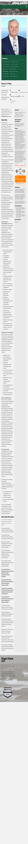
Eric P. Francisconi (6, 64)
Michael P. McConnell (13, 71)
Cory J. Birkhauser (6, 61)
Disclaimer (13, 678)
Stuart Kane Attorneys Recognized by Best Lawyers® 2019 (7, 607)
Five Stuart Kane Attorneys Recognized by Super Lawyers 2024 (7, 530)
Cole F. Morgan (6, 73)
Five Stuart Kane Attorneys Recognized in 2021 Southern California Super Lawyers (7, 573)
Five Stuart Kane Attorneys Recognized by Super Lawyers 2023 (7, 536)
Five (2, 605)
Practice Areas (8, 664)
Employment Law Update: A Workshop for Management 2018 (7, 614)
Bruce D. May (5, 71)
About (2, 668)
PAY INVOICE (15, 3)
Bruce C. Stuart (6, 76)
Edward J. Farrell (14, 61)
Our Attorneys (4, 666)
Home (2, 664)
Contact (6, 668)
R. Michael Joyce (13, 69)
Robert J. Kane (5, 69)
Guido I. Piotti (12, 73)
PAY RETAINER (24, 3)
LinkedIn (22, 96)
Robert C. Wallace (13, 76)
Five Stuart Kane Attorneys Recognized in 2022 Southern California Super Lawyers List (7, 554)
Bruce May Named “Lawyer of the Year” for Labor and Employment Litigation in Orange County (7, 622)
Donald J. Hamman (14, 66)
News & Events (11, 666)
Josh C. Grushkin (14, 64)
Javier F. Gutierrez (6, 66)
